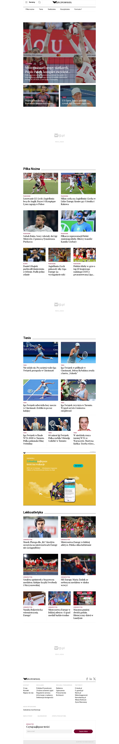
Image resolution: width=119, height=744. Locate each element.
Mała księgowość (81, 695)
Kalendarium (42, 716)
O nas (25, 688)
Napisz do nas (28, 693)
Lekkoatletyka (33, 512)
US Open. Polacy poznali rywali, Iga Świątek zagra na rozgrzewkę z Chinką (76, 102)
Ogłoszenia (60, 690)
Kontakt (26, 690)
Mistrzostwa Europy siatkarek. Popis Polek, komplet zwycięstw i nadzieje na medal (48, 70)
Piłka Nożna (31, 169)
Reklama (59, 688)
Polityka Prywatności (44, 688)
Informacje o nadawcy (44, 695)
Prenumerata (61, 693)
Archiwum (60, 695)
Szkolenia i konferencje (31, 710)
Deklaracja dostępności (44, 697)
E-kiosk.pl (78, 688)
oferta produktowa (59, 716)
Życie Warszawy (81, 702)
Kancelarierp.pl (80, 697)
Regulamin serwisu (43, 693)
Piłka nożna (30, 9)
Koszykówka (65, 9)
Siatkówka (52, 9)
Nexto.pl (78, 693)
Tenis (41, 9)
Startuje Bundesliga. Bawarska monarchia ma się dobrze (39, 102)
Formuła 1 (78, 9)
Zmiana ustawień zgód (44, 690)
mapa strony (27, 716)
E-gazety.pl (79, 690)
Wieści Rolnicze (80, 700)
